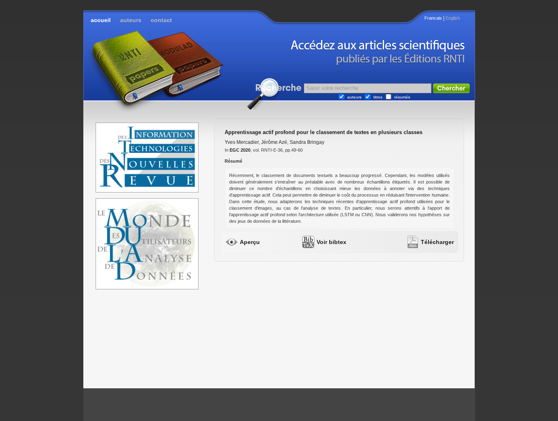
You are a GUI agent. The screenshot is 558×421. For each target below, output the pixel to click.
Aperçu (250, 242)
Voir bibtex (331, 242)
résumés (402, 97)
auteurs (130, 20)
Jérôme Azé (274, 142)
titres (377, 97)
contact (161, 20)
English (453, 18)
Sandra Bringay (307, 142)
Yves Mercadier (242, 142)
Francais (433, 18)
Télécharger (437, 242)
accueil (101, 20)
